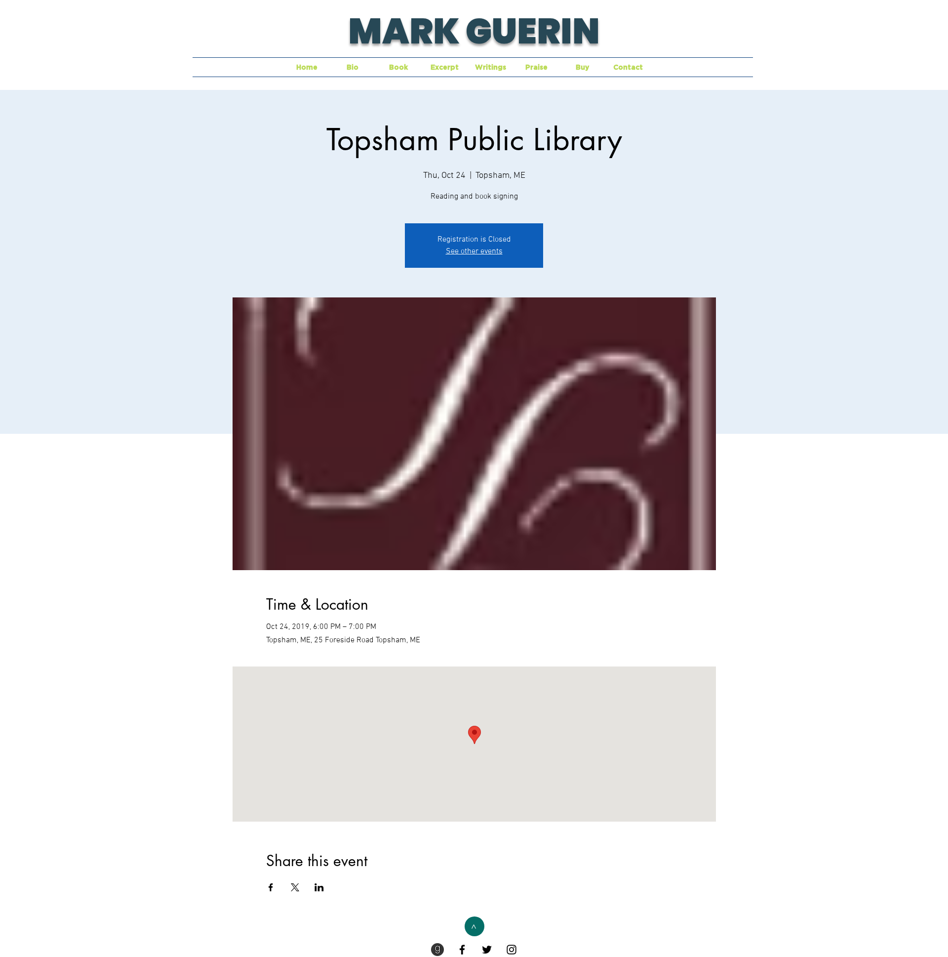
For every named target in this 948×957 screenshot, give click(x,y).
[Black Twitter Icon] (486, 949)
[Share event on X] (295, 887)
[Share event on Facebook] (271, 887)
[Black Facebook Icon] (462, 949)
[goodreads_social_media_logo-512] (437, 949)
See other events (474, 251)
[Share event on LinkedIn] (319, 887)
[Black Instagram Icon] (511, 949)
